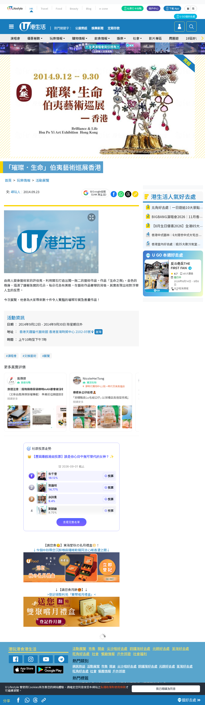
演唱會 (15, 38)
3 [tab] (101, 44)
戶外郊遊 (124, 653)
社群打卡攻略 (134, 8)
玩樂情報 (23, 180)
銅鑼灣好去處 (140, 648)
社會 (95, 653)
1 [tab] (93, 44)
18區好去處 (194, 38)
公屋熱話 (81, 28)
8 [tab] (97, 49)
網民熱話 (78, 666)
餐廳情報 (108, 653)
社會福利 (140, 653)
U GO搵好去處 (187, 16)
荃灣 (98, 332)
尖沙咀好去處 (117, 648)
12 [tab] (114, 49)
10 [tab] (106, 49)
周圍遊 (174, 38)
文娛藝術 (30, 356)
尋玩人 (15, 191)
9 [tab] (101, 49)
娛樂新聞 (97, 28)
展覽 (47, 356)
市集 (91, 648)
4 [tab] (106, 44)
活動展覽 (42, 180)
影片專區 (155, 38)
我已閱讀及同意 (166, 689)
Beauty (74, 8)
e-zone (103, 8)
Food (59, 8)
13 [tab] (103, 53)
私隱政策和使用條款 (113, 687)
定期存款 (114, 28)
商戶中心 (153, 8)
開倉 (101, 648)
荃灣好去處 (180, 648)
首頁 (8, 180)
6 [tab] (114, 44)
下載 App (174, 8)
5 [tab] (110, 44)
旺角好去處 (80, 653)
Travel (44, 8)
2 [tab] (97, 44)
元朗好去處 (161, 648)
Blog (88, 8)
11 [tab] (110, 49)
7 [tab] (93, 49)
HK (31, 8)
